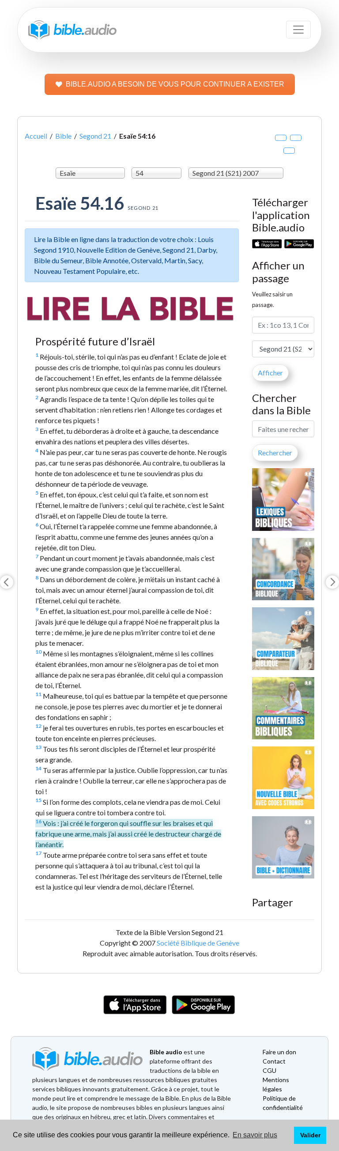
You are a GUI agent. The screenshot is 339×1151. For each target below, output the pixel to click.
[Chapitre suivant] (332, 582)
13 (38, 747)
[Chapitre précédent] (6, 582)
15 (38, 800)
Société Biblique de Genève (198, 943)
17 (38, 853)
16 (38, 821)
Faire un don (279, 1052)
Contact (274, 1061)
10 (38, 651)
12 (38, 726)
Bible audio (166, 1052)
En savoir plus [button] (255, 1135)
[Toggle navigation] (298, 29)
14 (38, 768)
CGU (269, 1070)
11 (38, 694)
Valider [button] (310, 1135)
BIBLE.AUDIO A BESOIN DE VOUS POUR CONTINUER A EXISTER (175, 84)
